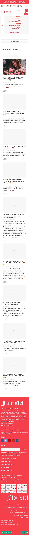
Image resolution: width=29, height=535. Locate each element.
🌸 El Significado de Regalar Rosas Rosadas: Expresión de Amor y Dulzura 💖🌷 (13, 78)
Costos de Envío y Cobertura (16, 5)
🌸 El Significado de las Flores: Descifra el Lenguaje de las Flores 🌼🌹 (13, 376)
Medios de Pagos (5, 5)
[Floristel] (6, 11)
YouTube (9, 440)
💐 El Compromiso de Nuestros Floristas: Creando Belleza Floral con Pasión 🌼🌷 (13, 181)
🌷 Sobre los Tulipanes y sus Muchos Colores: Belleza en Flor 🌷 (14, 342)
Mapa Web (20, 6)
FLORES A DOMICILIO (8, 477)
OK (25, 449)
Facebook (2, 440)
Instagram (17, 440)
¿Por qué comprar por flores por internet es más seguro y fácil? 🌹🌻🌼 (14, 263)
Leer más (5, 90)
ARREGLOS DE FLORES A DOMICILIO (11, 408)
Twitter (5, 440)
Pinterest (13, 440)
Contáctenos (13, 6)
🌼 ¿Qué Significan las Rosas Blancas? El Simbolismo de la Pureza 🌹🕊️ (14, 113)
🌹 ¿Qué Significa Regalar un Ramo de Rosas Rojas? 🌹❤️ (14, 147)
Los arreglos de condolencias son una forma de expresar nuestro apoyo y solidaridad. (13, 216)
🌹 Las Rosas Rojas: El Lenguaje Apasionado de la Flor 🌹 (13, 303)
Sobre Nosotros (5, 6)
